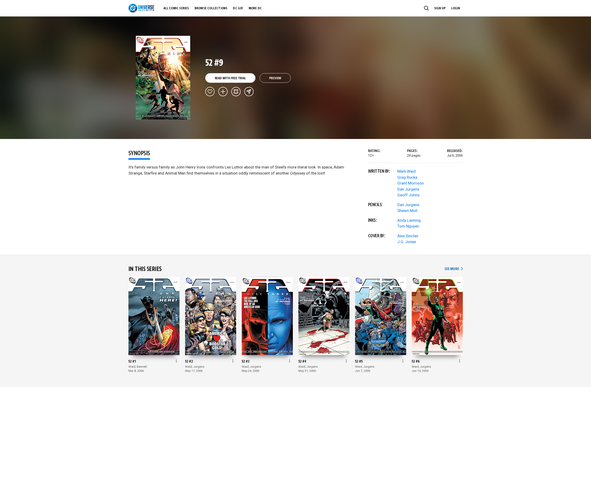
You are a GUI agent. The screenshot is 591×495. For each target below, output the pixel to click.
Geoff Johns (408, 195)
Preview (275, 78)
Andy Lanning (409, 220)
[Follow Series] (236, 91)
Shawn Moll (407, 210)
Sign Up (440, 8)
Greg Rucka (407, 177)
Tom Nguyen (408, 226)
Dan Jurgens (408, 189)
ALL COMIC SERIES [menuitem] (176, 8)
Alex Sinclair (407, 236)
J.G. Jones (406, 241)
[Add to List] (223, 91)
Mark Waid (406, 171)
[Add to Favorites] (210, 91)
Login (455, 8)
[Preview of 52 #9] (163, 77)
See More (453, 269)
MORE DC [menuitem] (255, 8)
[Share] (249, 91)
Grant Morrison (410, 183)
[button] (426, 8)
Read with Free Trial (230, 78)
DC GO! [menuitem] (238, 8)
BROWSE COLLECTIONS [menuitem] (211, 8)
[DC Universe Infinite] (141, 8)
